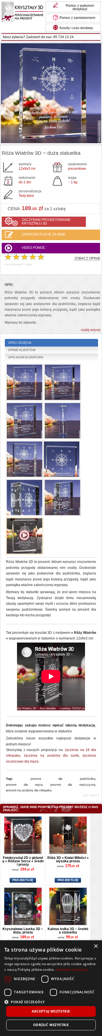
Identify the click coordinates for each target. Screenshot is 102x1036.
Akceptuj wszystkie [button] (51, 1011)
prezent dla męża (24, 784)
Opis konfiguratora (25, 357)
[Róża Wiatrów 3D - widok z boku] (62, 421)
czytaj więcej (90, 330)
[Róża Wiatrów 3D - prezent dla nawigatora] (62, 498)
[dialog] (51, 988)
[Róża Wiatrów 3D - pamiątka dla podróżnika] (24, 459)
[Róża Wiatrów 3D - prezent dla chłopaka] (24, 383)
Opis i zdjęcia (19, 342)
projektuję (22, 880)
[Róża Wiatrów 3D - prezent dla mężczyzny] (62, 383)
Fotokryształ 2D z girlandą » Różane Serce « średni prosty (23, 861)
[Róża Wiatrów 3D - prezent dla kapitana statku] (24, 498)
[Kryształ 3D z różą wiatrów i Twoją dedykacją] (24, 536)
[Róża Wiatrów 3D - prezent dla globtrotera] (24, 421)
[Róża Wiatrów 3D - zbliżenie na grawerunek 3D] (62, 459)
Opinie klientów (21, 350)
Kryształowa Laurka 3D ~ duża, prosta (23, 930)
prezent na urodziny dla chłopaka (29, 790)
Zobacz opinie (87, 258)
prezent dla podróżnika (63, 778)
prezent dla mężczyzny (72, 784)
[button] (51, 1001)
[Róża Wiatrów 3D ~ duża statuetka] (51, 93)
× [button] (96, 946)
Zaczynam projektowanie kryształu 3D (46, 221)
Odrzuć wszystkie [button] (51, 1024)
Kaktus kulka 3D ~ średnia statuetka (68, 930)
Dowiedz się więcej (72, 969)
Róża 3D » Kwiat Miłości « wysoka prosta (68, 859)
